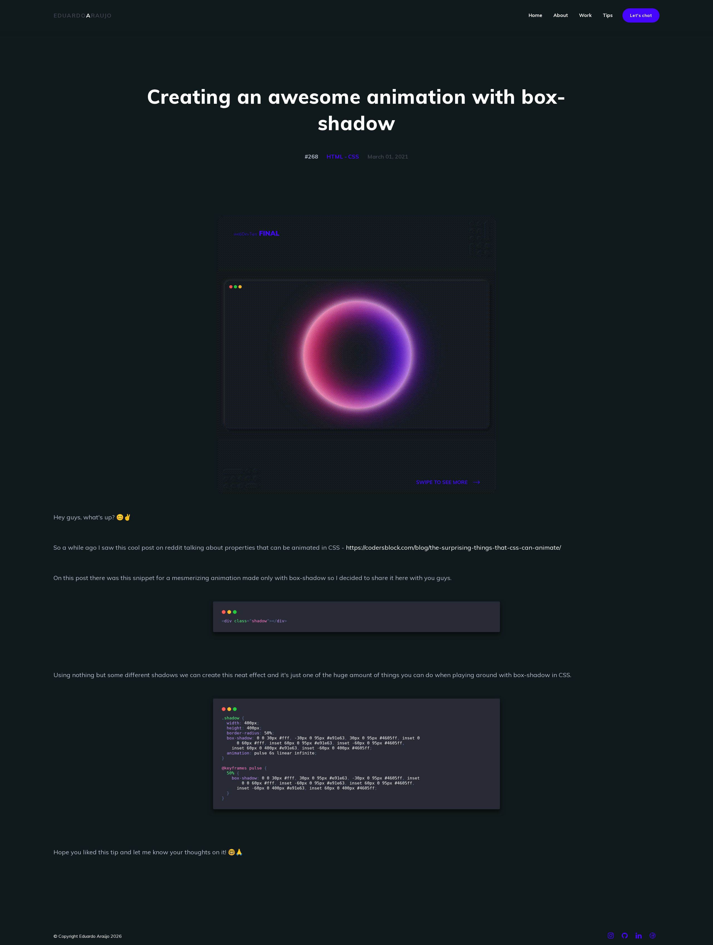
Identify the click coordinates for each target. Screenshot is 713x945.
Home (535, 15)
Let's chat (641, 15)
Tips (608, 15)
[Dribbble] (652, 938)
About (560, 15)
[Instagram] (611, 938)
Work (585, 15)
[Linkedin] (638, 938)
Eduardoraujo (82, 15)
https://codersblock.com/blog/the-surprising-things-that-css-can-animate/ (453, 547)
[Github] (625, 938)
